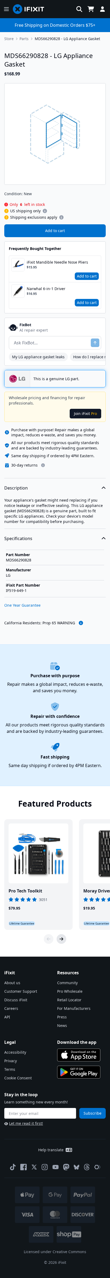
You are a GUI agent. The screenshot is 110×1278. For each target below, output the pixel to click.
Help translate (51, 1149)
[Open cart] (90, 9)
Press (62, 1016)
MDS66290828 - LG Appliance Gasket (67, 38)
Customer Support (20, 991)
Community (67, 982)
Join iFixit (85, 413)
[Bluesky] (76, 1167)
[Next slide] (61, 939)
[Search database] (79, 9)
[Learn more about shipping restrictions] (45, 211)
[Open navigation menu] (6, 9)
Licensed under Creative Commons (55, 1251)
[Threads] (87, 1167)
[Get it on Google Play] (78, 1072)
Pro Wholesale (69, 991)
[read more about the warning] (81, 623)
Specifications (18, 538)
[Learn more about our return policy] (43, 465)
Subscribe (92, 1113)
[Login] (102, 9)
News (62, 1025)
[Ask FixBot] (95, 342)
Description (16, 488)
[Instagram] (45, 1167)
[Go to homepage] (31, 9)
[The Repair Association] (97, 1167)
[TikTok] (13, 1167)
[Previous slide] (48, 939)
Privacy (10, 1060)
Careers (11, 1008)
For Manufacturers (74, 1008)
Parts (24, 38)
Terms (9, 1069)
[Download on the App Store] (78, 1055)
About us (12, 982)
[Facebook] (23, 1167)
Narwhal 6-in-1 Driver (46, 288)
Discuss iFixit (15, 999)
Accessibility (15, 1052)
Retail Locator (69, 999)
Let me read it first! (26, 1123)
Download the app (76, 1042)
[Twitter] (34, 1167)
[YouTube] (55, 1167)
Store (9, 38)
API (7, 1016)
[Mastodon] (66, 1167)
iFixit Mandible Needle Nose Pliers (57, 262)
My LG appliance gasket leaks (38, 356)
